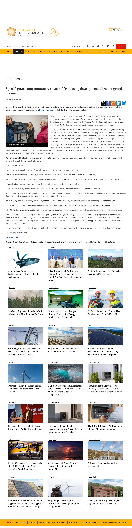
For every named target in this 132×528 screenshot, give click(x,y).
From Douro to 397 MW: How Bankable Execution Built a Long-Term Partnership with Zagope (103, 351)
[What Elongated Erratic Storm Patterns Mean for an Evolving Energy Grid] (65, 451)
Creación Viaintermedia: (90, 522)
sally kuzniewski (94, 440)
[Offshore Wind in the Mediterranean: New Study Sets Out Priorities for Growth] (25, 377)
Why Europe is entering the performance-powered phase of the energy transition (63, 503)
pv (90, 325)
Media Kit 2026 (21, 522)
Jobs (23, 46)
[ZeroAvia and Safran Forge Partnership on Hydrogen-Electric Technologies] (25, 262)
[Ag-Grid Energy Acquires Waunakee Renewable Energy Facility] (105, 259)
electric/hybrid (14, 440)
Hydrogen (90, 51)
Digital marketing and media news (114, 522)
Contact (41, 522)
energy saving (54, 288)
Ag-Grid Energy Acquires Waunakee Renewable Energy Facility (104, 272)
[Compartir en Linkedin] (118, 103)
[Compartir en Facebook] (108, 103)
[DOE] (65, 376)
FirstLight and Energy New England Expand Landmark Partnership (104, 502)
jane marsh (93, 402)
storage (12, 325)
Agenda (9, 46)
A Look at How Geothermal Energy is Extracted (104, 464)
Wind (27, 51)
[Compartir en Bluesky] (123, 103)
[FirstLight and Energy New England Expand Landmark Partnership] (105, 493)
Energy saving (78, 51)
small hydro (93, 477)
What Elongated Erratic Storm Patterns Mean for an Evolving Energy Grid (62, 466)
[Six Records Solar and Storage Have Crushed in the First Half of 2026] (105, 301)
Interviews (114, 51)
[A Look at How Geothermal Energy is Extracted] (105, 454)
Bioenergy (42, 51)
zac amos (52, 325)
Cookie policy (50, 522)
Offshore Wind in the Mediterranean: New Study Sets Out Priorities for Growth (25, 388)
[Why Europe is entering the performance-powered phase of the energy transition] (65, 491)
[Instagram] (108, 46)
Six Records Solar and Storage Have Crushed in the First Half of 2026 (104, 313)
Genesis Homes (45, 110)
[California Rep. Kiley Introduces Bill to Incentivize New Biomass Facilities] (25, 300)
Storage (67, 51)
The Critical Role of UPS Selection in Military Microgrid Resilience (105, 427)
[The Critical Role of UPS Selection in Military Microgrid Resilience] (105, 416)
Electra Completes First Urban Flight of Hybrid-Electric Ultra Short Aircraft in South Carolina (25, 466)
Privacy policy (61, 522)
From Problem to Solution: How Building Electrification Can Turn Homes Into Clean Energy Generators (105, 388)
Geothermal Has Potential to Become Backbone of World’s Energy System (25, 427)
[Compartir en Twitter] (103, 103)
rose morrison (94, 362)
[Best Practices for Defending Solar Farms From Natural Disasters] (65, 339)
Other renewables (55, 51)
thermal (12, 477)
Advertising (32, 522)
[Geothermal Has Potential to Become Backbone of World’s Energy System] (25, 416)
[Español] (116, 29)
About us (30, 46)
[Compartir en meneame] (113, 103)
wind (11, 362)
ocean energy (53, 362)
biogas (91, 248)
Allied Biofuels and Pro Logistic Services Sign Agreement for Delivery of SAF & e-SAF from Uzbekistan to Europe (65, 275)
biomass (12, 288)
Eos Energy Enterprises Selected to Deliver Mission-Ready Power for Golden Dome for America (24, 351)
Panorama (18, 51)
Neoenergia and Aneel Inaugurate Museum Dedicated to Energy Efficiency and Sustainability (63, 314)
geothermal (13, 402)
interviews (52, 477)
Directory (17, 46)
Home (9, 51)
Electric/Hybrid (102, 51)
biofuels (52, 248)
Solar (34, 51)
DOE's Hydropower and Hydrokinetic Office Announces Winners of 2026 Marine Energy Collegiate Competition (65, 390)
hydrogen (12, 248)
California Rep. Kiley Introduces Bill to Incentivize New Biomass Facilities (25, 313)
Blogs (123, 51)
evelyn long (53, 440)
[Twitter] (103, 46)
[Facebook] (87, 46)
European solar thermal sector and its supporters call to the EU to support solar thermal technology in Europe (25, 503)
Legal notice (73, 522)
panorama (92, 288)
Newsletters (121, 46)
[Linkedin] (92, 46)
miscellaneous (54, 402)
